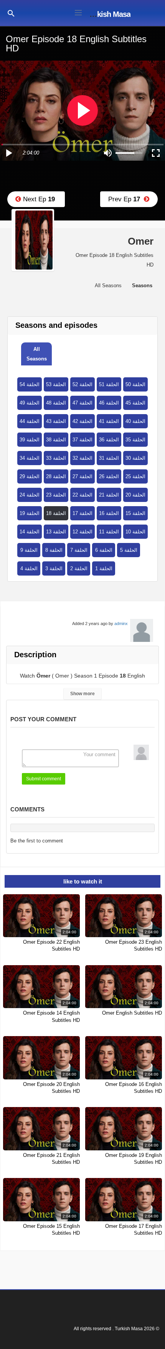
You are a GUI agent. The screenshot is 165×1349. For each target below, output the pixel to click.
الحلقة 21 (109, 495)
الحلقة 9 (29, 550)
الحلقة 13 (56, 532)
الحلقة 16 (109, 513)
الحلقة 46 (109, 403)
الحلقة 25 (135, 476)
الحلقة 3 (54, 568)
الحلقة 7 (78, 550)
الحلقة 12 (82, 532)
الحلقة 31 (109, 458)
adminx (121, 623)
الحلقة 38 (56, 440)
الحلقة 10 (135, 532)
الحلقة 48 (56, 403)
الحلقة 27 (82, 476)
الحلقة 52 (82, 384)
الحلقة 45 (135, 403)
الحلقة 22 (82, 495)
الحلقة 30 (135, 458)
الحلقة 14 (30, 532)
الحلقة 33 (56, 458)
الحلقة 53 (56, 384)
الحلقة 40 (135, 421)
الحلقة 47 (82, 403)
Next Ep (38, 199)
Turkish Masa (108, 14)
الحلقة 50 (135, 384)
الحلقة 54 (30, 384)
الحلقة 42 (82, 421)
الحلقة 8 (54, 550)
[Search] (11, 13)
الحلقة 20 (135, 495)
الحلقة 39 (30, 440)
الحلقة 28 (56, 476)
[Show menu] (78, 12)
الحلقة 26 (109, 476)
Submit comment (43, 778)
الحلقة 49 (30, 403)
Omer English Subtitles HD (132, 1013)
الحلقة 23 (56, 495)
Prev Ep (126, 199)
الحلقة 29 (30, 476)
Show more (82, 693)
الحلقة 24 (30, 495)
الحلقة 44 (30, 421)
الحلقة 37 (82, 440)
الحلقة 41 (109, 421)
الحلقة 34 (30, 458)
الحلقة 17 (82, 513)
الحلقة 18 (56, 513)
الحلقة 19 (30, 513)
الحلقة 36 (109, 440)
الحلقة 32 (82, 458)
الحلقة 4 (29, 568)
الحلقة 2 (78, 568)
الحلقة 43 (56, 421)
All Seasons (36, 354)
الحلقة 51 (109, 384)
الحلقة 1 (103, 568)
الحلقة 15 (135, 513)
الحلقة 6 (103, 550)
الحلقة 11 (109, 532)
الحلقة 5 (128, 550)
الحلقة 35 (135, 440)
